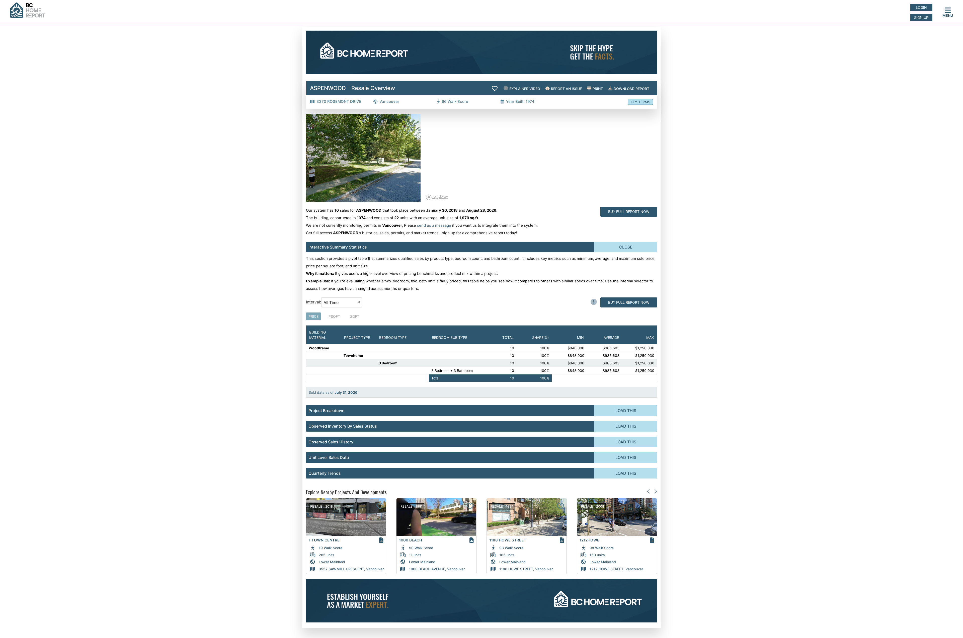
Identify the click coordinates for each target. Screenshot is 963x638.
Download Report (631, 89)
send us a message (434, 225)
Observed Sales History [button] (330, 441)
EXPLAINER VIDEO (524, 89)
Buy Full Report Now (628, 211)
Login (921, 7)
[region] (540, 158)
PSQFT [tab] (334, 316)
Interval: (313, 301)
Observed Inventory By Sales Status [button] (342, 426)
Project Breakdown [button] (326, 410)
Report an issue (566, 89)
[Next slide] (655, 491)
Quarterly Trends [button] (324, 473)
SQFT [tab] (354, 316)
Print (597, 89)
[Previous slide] (648, 491)
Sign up (921, 17)
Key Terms (640, 102)
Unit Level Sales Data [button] (328, 457)
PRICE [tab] (313, 316)
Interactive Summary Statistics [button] (337, 247)
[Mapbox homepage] (437, 197)
